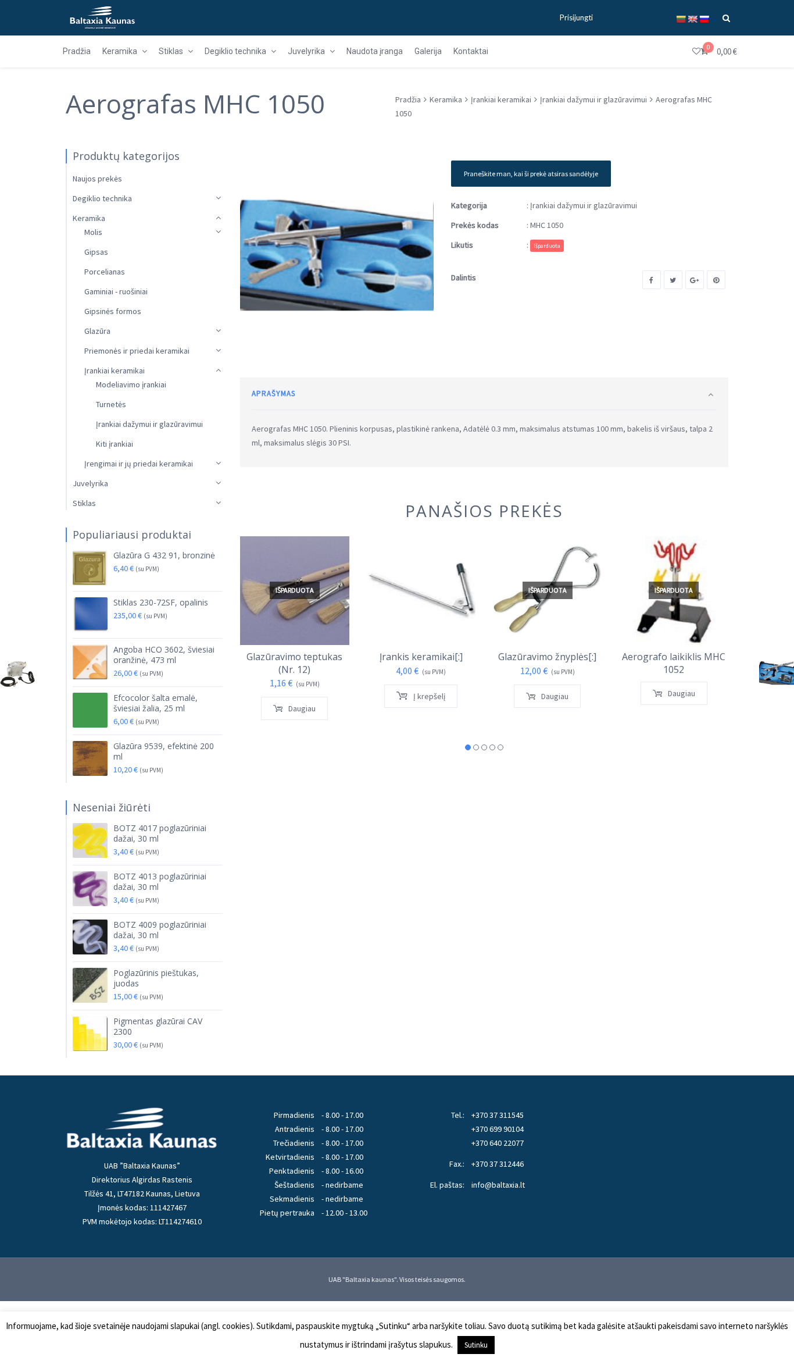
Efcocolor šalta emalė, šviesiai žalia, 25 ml (155, 703)
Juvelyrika (90, 483)
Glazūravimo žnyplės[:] (547, 656)
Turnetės (111, 404)
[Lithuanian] (680, 19)
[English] (692, 19)
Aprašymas (273, 393)
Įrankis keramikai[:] (421, 656)
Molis (93, 232)
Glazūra (97, 331)
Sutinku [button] (476, 1345)
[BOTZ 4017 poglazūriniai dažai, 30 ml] (90, 840)
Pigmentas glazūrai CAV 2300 (157, 1026)
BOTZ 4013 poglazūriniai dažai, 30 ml (159, 881)
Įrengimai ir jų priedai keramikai (138, 463)
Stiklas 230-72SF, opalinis (160, 602)
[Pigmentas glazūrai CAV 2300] (90, 1033)
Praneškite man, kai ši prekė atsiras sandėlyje (531, 173)
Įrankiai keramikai (501, 99)
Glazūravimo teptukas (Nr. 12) (294, 663)
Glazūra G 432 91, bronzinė (164, 555)
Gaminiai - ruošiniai (116, 291)
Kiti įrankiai (114, 444)
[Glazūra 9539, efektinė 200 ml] (90, 758)
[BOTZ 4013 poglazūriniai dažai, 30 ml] (90, 888)
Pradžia (408, 99)
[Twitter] (673, 279)
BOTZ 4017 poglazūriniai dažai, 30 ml (159, 833)
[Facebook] (651, 279)
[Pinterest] (716, 279)
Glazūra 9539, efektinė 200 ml (163, 751)
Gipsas (96, 252)
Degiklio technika (102, 198)
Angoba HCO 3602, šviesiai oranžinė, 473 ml (163, 654)
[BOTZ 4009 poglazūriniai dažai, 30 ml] (90, 937)
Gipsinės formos (112, 311)
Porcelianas (104, 271)
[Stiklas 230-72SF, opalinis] (90, 614)
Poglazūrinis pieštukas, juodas (156, 978)
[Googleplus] (694, 279)
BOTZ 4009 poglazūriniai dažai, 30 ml (159, 930)
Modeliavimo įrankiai (131, 384)
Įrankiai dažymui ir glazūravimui (593, 99)
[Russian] (704, 19)
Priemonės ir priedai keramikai (136, 350)
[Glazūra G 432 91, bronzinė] (90, 567)
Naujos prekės (97, 178)
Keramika (446, 99)
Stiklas (84, 503)
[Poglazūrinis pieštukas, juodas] (90, 985)
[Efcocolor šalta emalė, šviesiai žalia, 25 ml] (90, 710)
